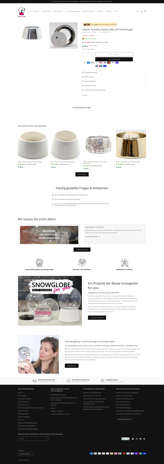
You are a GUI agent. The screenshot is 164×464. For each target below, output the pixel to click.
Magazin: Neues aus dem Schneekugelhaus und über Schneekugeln (64, 399)
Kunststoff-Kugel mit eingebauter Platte (94, 399)
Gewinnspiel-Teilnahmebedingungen (28, 429)
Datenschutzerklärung (24, 417)
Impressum (21, 420)
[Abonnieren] (47, 439)
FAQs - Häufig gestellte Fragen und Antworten (30, 408)
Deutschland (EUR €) (25, 454)
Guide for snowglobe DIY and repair (60, 414)
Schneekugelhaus (25, 460)
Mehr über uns (71, 365)
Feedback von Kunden (57, 411)
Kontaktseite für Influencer (58, 395)
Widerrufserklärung (23, 414)
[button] (34, 11)
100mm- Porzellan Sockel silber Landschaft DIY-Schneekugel (95, 162)
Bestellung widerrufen (124, 419)
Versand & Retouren (23, 402)
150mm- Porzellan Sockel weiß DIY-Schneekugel (30, 162)
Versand (92, 49)
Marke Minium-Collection (123, 402)
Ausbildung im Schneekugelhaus (27, 426)
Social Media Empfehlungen (123, 408)
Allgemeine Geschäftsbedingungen (27, 423)
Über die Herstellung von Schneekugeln (127, 392)
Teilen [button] (85, 95)
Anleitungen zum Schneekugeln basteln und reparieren (63, 404)
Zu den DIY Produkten (97, 317)
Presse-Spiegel (22, 396)
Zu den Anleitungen (82, 249)
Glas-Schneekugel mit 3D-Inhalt (92, 396)
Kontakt (53, 408)
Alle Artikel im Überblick (24, 399)
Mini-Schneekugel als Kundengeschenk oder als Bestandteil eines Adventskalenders (96, 408)
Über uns (20, 392)
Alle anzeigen (82, 174)
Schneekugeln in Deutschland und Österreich (128, 414)
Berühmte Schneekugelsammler (125, 399)
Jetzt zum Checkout (114, 59)
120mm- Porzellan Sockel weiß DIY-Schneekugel (62, 162)
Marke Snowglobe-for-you (123, 405)
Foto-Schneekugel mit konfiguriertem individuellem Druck (93, 403)
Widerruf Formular (23, 411)
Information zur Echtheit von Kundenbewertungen (130, 411)
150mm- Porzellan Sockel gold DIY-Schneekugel (128, 162)
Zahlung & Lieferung (23, 405)
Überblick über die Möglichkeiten (92, 392)
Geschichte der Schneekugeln (124, 396)
